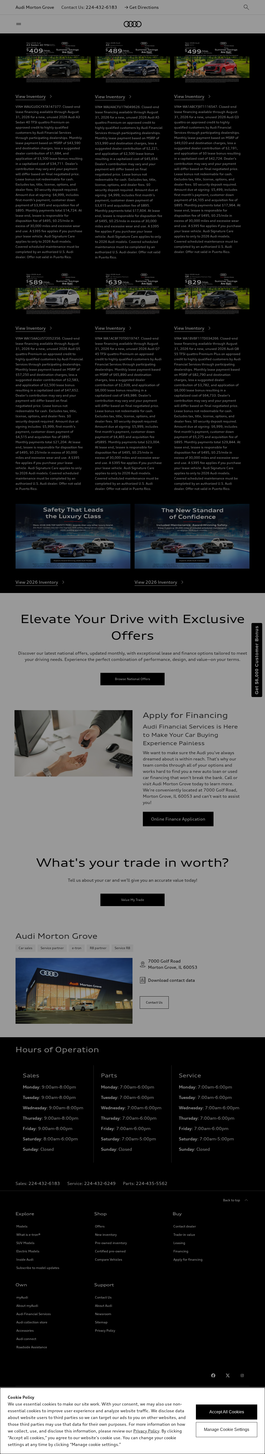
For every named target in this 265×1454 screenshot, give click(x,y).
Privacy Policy (146, 1431)
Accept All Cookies (226, 1412)
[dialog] (132, 1421)
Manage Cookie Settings (226, 1429)
